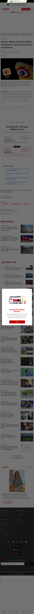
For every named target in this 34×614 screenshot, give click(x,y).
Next (17, 322)
